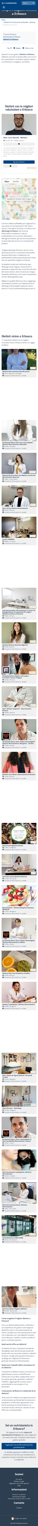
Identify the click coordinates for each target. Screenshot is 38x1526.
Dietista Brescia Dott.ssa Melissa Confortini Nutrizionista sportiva (18, 476)
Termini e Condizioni (19, 1494)
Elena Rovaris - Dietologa (11, 1108)
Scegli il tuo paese (20, 1518)
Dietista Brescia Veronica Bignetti (15, 645)
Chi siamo (19, 1479)
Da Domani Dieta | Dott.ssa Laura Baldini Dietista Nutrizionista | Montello (17, 443)
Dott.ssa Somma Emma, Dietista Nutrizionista (14, 1206)
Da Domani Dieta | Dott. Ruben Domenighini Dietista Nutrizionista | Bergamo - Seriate (18, 743)
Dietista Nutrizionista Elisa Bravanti (15, 372)
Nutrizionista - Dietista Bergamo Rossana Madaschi (18, 909)
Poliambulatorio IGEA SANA (12, 1238)
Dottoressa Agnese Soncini (12, 846)
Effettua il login (19, 1481)
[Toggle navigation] (4, 7)
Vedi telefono (20, 162)
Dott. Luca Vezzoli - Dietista (15, 137)
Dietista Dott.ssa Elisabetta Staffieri (16, 973)
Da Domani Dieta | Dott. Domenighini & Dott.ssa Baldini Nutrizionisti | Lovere (16, 1140)
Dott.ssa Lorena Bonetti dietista (14, 877)
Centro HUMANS (8, 539)
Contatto (19, 1508)
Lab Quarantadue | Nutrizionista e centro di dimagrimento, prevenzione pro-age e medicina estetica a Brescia (18, 612)
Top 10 (9, 48)
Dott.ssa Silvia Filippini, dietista (14, 1309)
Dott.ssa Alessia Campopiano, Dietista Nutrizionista (16, 1173)
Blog (19, 1485)
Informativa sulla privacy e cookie (19, 1499)
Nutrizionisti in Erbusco (11, 37)
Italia (3, 20)
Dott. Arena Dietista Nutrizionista (15, 508)
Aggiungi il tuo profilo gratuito (19, 1483)
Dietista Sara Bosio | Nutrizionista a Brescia (18, 775)
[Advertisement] (19, 83)
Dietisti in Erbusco (10, 39)
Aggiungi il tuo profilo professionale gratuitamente (19, 1446)
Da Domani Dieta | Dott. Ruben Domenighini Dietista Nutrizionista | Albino (18, 941)
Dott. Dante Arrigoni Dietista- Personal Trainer (17, 1076)
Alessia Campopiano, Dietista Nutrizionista (18, 1005)
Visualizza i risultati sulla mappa (19, 199)
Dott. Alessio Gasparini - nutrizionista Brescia (16, 710)
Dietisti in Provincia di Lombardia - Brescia (19, 22)
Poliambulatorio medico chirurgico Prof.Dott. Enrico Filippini (15, 677)
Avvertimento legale (19, 1497)
